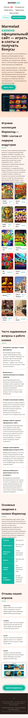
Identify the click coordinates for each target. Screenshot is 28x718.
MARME (14, 2)
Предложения (19, 10)
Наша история (14, 13)
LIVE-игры (8, 7)
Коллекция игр (19, 7)
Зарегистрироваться (18, 17)
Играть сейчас (8, 87)
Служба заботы (8, 10)
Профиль (6, 17)
